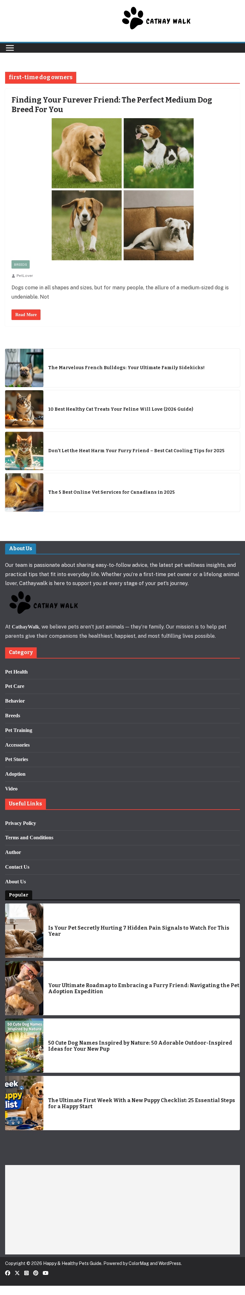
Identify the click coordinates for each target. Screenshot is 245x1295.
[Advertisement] (122, 1209)
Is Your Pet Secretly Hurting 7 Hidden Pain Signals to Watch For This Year (138, 931)
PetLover (25, 275)
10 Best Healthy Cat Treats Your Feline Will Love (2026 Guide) (120, 409)
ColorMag (139, 1263)
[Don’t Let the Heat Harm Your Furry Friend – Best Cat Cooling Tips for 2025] (24, 451)
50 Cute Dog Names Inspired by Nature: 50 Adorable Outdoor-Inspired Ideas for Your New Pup (140, 1046)
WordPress (170, 1263)
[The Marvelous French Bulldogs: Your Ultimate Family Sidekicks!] (24, 368)
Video (11, 788)
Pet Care (14, 686)
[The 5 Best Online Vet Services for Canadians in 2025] (24, 492)
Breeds (20, 264)
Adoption (15, 774)
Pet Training (18, 730)
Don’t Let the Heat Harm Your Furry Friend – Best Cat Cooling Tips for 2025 (136, 450)
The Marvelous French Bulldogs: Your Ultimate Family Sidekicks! (126, 367)
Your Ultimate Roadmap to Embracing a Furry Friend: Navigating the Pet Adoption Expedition (143, 988)
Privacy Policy (20, 823)
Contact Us (17, 867)
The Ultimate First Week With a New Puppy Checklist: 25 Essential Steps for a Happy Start (141, 1103)
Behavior (15, 701)
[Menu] (10, 48)
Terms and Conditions (29, 837)
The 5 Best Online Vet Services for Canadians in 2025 (111, 492)
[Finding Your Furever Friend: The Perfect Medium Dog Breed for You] (122, 189)
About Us (15, 881)
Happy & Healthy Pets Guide (72, 1263)
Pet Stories (16, 759)
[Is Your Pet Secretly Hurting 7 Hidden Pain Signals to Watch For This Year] (24, 930)
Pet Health (16, 671)
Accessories (17, 745)
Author (13, 852)
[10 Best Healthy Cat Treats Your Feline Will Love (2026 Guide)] (24, 409)
